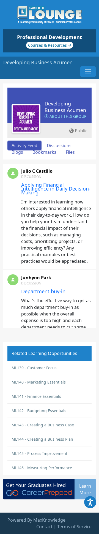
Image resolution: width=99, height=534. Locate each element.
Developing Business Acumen (65, 106)
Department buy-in (43, 291)
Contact (44, 527)
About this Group (67, 116)
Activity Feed (24, 145)
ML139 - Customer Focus (34, 367)
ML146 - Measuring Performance (42, 467)
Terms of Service (74, 527)
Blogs (17, 152)
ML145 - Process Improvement (39, 453)
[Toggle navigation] (88, 71)
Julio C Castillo (37, 171)
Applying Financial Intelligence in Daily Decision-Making (55, 188)
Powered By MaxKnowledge (36, 520)
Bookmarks (44, 152)
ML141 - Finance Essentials (36, 396)
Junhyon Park (36, 278)
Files (70, 152)
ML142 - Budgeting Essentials (39, 410)
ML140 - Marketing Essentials (39, 382)
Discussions (59, 145)
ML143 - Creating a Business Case (43, 424)
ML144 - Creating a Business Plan (42, 439)
